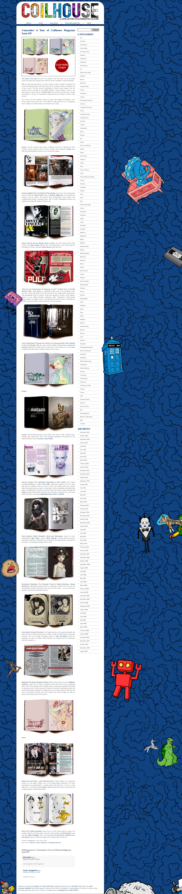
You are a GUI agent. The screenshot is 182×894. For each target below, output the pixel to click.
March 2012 (83, 460)
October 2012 (84, 436)
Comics (82, 97)
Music (82, 264)
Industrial (83, 211)
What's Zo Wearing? (86, 417)
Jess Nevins (37, 291)
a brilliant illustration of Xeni (47, 494)
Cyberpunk (83, 128)
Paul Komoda (66, 833)
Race (81, 312)
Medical (82, 243)
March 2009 (83, 585)
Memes (82, 250)
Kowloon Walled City (56, 195)
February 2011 (84, 505)
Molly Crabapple (33, 835)
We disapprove (84, 413)
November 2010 (84, 515)
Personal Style (84, 281)
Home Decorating (85, 204)
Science (82, 340)
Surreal (82, 371)
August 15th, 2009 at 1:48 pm (31, 859)
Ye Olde (82, 423)
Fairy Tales (83, 156)
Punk (81, 302)
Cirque (82, 90)
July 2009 (83, 571)
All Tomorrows (84, 51)
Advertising (83, 48)
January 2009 (84, 592)
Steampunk (83, 364)
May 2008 (83, 620)
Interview (83, 215)
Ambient (82, 55)
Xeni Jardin (46, 484)
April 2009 (83, 582)
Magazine (54, 23)
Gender (82, 191)
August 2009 (84, 568)
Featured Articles (72, 23)
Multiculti (83, 257)
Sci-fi (81, 337)
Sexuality (83, 354)
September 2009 (85, 564)
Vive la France (84, 406)
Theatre (82, 389)
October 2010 (84, 519)
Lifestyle (82, 229)
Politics (82, 295)
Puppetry (83, 305)
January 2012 (84, 467)
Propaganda (84, 298)
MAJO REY (27, 857)
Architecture (84, 65)
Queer (82, 309)
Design (82, 135)
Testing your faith (85, 385)
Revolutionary (84, 326)
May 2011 (83, 495)
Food (81, 173)
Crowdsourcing (85, 114)
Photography (84, 284)
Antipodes (83, 62)
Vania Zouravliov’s (62, 636)
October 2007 (84, 644)
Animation (83, 58)
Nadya (24, 492)
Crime (82, 111)
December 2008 (84, 595)
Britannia (83, 83)
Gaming (82, 184)
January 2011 (84, 509)
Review (82, 323)
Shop (89, 23)
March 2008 (83, 627)
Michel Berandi (51, 538)
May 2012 (83, 453)
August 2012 (84, 442)
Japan (82, 218)
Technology (83, 378)
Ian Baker (75, 886)
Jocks (82, 222)
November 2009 (84, 557)
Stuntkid (61, 494)
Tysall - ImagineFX (30, 870)
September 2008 (85, 606)
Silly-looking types (86, 361)
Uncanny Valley (85, 399)
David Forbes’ (38, 195)
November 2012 (84, 432)
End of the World (85, 145)
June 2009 (83, 575)
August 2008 (84, 609)
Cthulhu (82, 121)
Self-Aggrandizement (54, 842)
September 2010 (85, 522)
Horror (82, 208)
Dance (82, 131)
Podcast (82, 288)
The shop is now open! (29, 78)
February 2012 (84, 463)
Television (83, 382)
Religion (82, 319)
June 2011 (83, 491)
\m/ (81, 38)
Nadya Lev (37, 886)
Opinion (82, 277)
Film (81, 166)
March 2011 (83, 502)
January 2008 (84, 634)
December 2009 (84, 554)
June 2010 (83, 533)
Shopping (83, 357)
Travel (82, 392)
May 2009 (83, 578)
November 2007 (84, 641)
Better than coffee (85, 72)
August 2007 (84, 651)
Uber (81, 396)
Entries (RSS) (73, 890)
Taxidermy (83, 375)
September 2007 (85, 648)
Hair (81, 201)
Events (82, 149)
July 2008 (83, 613)
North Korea (84, 270)
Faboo (38, 842)
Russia (82, 333)
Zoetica (68, 149)
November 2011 (84, 474)
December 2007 (84, 637)
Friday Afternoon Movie (87, 177)
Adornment (83, 44)
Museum (82, 260)
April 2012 (83, 456)
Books (82, 79)
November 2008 (84, 599)
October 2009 (84, 561)
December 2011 (84, 470)
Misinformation (84, 253)
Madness (83, 232)
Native (82, 267)
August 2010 (84, 526)
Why (81, 420)
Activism (82, 41)
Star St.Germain (48, 886)
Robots (82, 330)
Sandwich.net (63, 890)
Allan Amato (35, 538)
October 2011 (84, 477)
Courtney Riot (45, 92)
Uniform (82, 403)
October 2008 (84, 602)
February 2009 (84, 588)
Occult (82, 274)
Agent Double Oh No (37, 245)
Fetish (82, 163)
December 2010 (84, 512)
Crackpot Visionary (86, 107)
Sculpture (83, 343)
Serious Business (85, 350)
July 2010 (83, 529)
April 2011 (83, 498)
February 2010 (84, 547)
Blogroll (82, 76)
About (28, 23)
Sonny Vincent (46, 247)
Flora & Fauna (84, 170)
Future (82, 180)
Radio (82, 316)
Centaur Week (84, 86)
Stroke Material (84, 368)
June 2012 (83, 449)
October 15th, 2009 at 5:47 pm (31, 872)
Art (81, 69)
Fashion (82, 159)
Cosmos (82, 104)
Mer (38, 345)
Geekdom (83, 187)
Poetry (82, 291)
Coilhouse (31, 840)
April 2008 (83, 623)
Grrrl (81, 197)
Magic (82, 239)
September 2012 (85, 439)
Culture (82, 124)
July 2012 (83, 446)
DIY (81, 138)
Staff (41, 23)
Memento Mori (84, 246)
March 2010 (83, 543)
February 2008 (84, 630)
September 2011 (85, 481)
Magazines (44, 842)
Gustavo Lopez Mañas (45, 438)
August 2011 (84, 484)
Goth (81, 194)
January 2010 (84, 550)
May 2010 (83, 536)
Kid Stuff (83, 225)
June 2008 (83, 616)
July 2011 (83, 488)
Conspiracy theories (86, 100)
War (81, 410)
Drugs (82, 142)
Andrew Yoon (46, 787)
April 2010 (83, 540)
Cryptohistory (84, 117)
